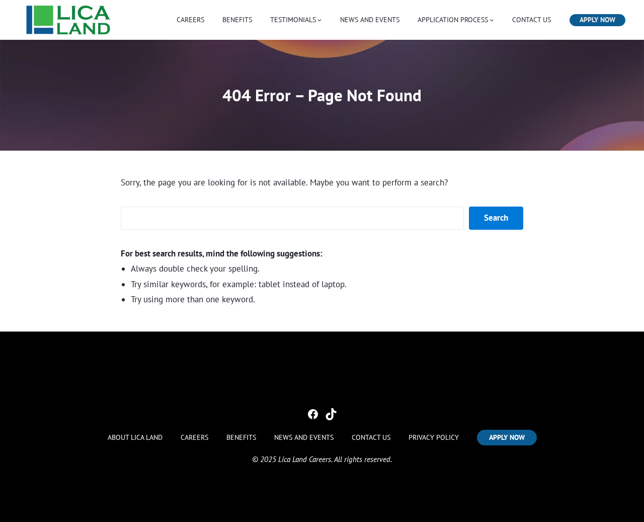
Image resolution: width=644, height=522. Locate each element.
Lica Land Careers (304, 459)
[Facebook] (313, 414)
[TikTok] (331, 414)
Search (496, 217)
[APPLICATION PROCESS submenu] (492, 20)
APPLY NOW (597, 19)
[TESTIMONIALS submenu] (319, 20)
